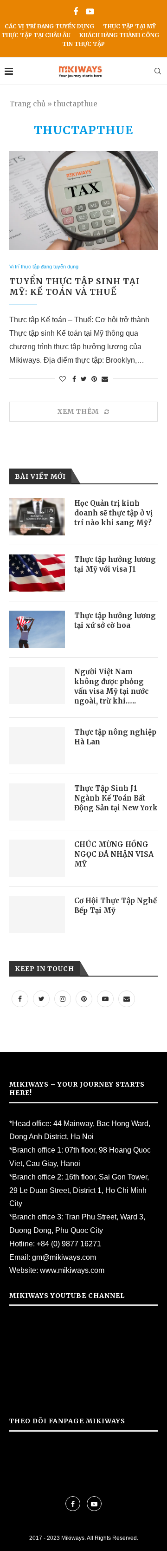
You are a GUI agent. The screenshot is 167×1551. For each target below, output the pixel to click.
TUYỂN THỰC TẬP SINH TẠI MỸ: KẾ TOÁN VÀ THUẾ (74, 286)
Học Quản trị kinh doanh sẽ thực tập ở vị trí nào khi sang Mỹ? (113, 513)
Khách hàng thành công (119, 35)
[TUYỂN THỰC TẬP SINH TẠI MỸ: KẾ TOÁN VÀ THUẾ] (83, 200)
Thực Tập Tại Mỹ (129, 26)
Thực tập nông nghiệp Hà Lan (115, 737)
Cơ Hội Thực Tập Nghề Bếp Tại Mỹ (115, 905)
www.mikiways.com (72, 1270)
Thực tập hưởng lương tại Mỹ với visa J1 (115, 564)
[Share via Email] (105, 379)
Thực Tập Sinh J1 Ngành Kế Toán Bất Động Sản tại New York (116, 798)
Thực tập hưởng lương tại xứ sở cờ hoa (115, 620)
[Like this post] (62, 379)
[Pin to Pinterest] (94, 379)
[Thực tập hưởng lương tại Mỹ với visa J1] (37, 573)
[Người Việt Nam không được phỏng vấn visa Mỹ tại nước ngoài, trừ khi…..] (37, 685)
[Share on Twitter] (84, 379)
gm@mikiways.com (64, 1257)
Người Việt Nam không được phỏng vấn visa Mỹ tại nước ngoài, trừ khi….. (111, 686)
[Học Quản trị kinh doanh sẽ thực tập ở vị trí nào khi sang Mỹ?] (37, 516)
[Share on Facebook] (74, 379)
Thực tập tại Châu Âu (36, 35)
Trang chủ (27, 103)
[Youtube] (90, 12)
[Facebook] (75, 12)
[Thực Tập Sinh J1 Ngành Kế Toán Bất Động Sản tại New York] (37, 802)
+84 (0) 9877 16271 (69, 1244)
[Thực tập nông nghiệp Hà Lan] (37, 745)
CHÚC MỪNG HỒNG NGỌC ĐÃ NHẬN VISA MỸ (114, 854)
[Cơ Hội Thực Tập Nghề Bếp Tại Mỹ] (37, 914)
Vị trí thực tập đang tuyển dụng (43, 266)
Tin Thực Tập (83, 43)
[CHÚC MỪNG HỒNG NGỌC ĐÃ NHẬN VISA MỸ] (37, 858)
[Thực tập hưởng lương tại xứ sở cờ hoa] (37, 629)
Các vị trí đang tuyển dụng (49, 26)
